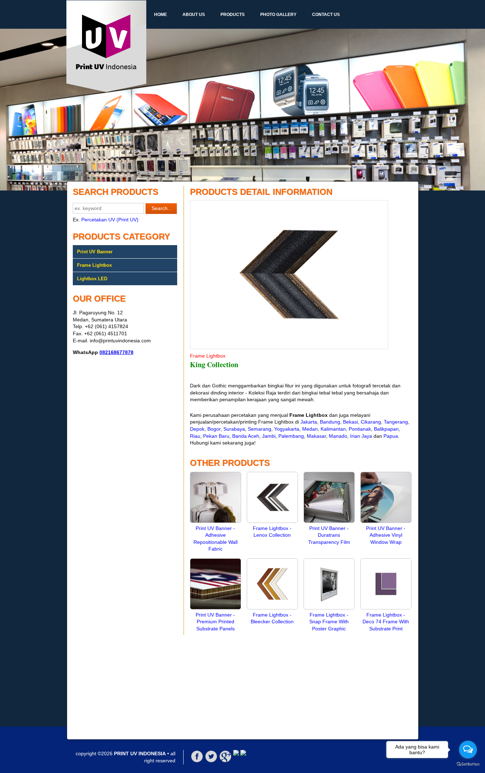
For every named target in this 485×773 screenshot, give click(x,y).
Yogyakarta (286, 429)
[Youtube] (236, 754)
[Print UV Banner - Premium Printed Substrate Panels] (215, 608)
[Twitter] (211, 761)
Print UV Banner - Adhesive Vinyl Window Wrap (385, 535)
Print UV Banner (95, 251)
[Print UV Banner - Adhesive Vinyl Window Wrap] (386, 521)
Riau (195, 436)
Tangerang (396, 422)
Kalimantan (333, 429)
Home (160, 14)
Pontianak (360, 429)
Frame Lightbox (94, 265)
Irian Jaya (361, 436)
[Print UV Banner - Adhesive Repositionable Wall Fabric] (215, 521)
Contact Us (326, 14)
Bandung (330, 422)
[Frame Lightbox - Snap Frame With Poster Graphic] (329, 608)
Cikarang (371, 422)
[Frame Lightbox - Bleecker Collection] (272, 608)
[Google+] (225, 761)
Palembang (291, 436)
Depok (197, 429)
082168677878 (116, 352)
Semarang (259, 429)
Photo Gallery (278, 14)
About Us (193, 14)
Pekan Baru (216, 436)
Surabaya (234, 429)
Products (232, 14)
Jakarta (308, 422)
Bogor (213, 429)
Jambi (269, 436)
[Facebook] (197, 761)
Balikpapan (386, 429)
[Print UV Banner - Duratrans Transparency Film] (329, 521)
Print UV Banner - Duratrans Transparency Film (329, 535)
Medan (310, 429)
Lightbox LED (92, 278)
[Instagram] (243, 754)
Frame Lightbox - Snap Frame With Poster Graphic (329, 621)
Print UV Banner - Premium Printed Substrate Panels (215, 621)
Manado (338, 436)
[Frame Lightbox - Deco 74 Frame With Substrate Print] (386, 608)
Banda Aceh (245, 436)
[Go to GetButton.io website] (468, 764)
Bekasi (350, 422)
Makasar (316, 436)
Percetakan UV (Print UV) (109, 219)
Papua (390, 436)
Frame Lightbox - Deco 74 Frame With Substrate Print (386, 621)
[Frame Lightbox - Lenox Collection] (272, 521)
